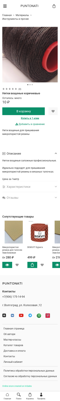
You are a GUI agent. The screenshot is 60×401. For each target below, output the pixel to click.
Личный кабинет (13, 361)
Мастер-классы (12, 339)
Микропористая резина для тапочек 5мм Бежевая (12, 250)
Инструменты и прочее (15, 18)
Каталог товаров (13, 345)
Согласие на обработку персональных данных (30, 376)
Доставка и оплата (15, 350)
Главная (7, 15)
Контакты (9, 356)
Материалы (22, 15)
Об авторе (9, 334)
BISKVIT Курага (35, 247)
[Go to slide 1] (27, 84)
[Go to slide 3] (32, 84)
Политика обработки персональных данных (29, 370)
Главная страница (14, 328)
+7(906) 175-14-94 (13, 296)
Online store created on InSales (17, 386)
